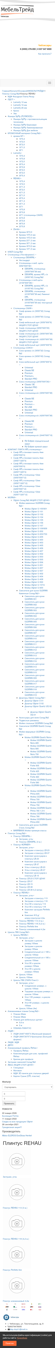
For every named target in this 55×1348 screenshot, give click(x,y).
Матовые (17, 1070)
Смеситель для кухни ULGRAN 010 (34, 637)
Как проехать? (44, 53)
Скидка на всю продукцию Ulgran (17, 1121)
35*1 (21, 150)
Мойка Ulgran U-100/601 (36, 508)
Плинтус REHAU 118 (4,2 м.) (32, 923)
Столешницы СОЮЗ (22, 347)
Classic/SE (29, 370)
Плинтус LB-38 (26, 886)
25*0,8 (22, 220)
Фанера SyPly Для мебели (25, 130)
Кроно (16, 110)
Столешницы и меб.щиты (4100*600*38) (31, 281)
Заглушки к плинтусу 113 (36, 898)
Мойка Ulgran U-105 (34, 519)
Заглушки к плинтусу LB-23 (37, 850)
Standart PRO (31, 378)
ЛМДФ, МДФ (13, 1042)
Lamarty (17, 152)
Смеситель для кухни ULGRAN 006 (34, 626)
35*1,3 (22, 200)
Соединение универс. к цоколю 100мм (35, 987)
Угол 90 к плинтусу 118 (35, 906)
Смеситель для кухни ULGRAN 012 (34, 648)
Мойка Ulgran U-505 (34, 559)
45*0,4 (22, 198)
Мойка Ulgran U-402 (34, 573)
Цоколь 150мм (25, 977)
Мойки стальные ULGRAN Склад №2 (36, 723)
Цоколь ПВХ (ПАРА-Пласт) (25, 980)
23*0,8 (22, 226)
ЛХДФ (10, 1030)
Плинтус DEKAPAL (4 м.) (30, 841)
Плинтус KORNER (21, 844)
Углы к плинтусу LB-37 (35, 870)
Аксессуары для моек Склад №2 (34, 717)
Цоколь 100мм (25, 974)
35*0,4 (22, 164)
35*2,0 (22, 144)
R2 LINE (28, 407)
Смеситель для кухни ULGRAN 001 (34, 597)
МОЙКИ (11, 497)
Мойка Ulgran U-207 (34, 567)
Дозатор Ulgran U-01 (34, 700)
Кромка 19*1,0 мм (27, 248)
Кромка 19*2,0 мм (27, 237)
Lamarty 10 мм (20, 102)
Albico (4, 1135)
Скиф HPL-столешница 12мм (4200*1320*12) (26, 493)
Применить (9, 1103)
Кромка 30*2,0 (25, 232)
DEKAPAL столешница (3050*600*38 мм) (35, 270)
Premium (29, 373)
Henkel (29, 1135)
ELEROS (12, 1135)
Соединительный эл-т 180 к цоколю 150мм (37, 959)
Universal (29, 367)
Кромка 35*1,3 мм (27, 243)
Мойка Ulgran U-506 (34, 562)
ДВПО (10, 1045)
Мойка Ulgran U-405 (34, 545)
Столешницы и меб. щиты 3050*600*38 (31, 264)
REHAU (16, 178)
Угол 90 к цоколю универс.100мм (32, 964)
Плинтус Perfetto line (28, 926)
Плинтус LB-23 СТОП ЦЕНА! (32, 878)
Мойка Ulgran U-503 (34, 556)
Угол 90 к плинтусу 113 (35, 903)
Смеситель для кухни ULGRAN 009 (34, 676)
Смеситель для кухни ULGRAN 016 (34, 659)
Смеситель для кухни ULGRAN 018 (34, 688)
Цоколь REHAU (20, 934)
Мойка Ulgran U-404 (34, 576)
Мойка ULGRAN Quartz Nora (38, 737)
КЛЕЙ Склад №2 (15, 251)
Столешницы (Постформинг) (21, 254)
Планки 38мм (19, 1016)
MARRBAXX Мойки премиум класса (29, 830)
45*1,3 (22, 203)
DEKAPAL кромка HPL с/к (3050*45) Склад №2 (36, 275)
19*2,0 (22, 141)
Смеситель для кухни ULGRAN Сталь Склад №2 (33, 826)
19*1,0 (22, 147)
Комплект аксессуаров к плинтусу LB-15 (36, 874)
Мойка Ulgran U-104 (34, 517)
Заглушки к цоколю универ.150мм (33, 947)
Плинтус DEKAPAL (21, 836)
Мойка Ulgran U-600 (34, 587)
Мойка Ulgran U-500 (34, 582)
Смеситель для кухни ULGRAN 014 (34, 665)
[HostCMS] (17, 10)
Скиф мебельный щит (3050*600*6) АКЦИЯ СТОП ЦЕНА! (35, 323)
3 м (20, 1025)
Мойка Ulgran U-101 (34, 511)
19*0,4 (22, 138)
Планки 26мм (19, 1013)
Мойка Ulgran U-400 (34, 539)
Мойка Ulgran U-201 (34, 565)
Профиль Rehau (20, 1050)
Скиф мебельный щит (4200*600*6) (35, 344)
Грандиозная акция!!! (12, 1127)
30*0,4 (22, 175)
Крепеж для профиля (23, 1059)
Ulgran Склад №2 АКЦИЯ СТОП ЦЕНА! (31, 500)
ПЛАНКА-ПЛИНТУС (22, 1028)
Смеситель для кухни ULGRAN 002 (34, 603)
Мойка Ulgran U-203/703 (36, 534)
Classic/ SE (30, 384)
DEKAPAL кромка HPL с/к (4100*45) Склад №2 (36, 287)
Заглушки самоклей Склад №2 (22, 1061)
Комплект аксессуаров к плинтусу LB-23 (36, 857)
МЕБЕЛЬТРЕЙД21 (36, 90)
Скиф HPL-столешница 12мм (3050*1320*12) (26, 482)
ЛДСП (11, 99)
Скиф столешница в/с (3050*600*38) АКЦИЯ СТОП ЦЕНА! (36, 335)
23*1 (21, 206)
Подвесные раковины (29, 720)
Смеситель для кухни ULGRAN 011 (34, 642)
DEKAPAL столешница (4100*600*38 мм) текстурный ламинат (38, 302)
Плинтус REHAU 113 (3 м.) (31, 920)
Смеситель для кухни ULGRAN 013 (34, 654)
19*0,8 (22, 158)
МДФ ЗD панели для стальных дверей (31, 1073)
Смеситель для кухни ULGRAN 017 (34, 682)
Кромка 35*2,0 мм (27, 246)
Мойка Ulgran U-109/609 (36, 528)
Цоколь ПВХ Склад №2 (18, 932)
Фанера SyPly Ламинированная (28, 127)
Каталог (14, 90)
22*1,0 (22, 195)
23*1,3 (22, 186)
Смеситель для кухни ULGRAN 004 (34, 614)
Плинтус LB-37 (26, 881)
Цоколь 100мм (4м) (28, 1008)
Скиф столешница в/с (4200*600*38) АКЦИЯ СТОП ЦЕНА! (36, 340)
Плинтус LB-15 (26, 884)
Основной (23, 90)
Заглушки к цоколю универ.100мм (33, 942)
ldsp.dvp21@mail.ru (19, 1329)
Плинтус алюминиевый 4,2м (32, 929)
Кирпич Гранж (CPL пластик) (26, 1076)
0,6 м (21, 1022)
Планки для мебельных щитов (27, 1019)
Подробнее (22, 1338)
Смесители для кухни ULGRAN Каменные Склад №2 (33, 592)
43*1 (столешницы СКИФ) (31, 215)
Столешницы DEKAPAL (24, 257)
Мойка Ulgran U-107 (34, 525)
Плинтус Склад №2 (11, 93)
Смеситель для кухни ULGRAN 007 (34, 631)
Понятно (10, 1343)
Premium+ (29, 375)
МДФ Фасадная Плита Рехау (21, 96)
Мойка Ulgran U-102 (34, 514)
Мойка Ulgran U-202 (34, 531)
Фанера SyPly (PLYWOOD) (20, 116)
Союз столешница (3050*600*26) (34, 381)
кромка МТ (18, 136)
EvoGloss (20, 1135)
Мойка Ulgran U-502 (34, 553)
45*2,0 (22, 172)
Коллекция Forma (10, 1115)
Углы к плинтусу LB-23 (35, 867)
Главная (6, 90)
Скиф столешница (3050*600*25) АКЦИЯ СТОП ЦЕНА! (34, 329)
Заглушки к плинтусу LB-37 (37, 853)
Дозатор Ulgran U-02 (34, 703)
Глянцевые (18, 1067)
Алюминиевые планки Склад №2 (23, 1011)
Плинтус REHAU (20, 892)
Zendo (16, 229)
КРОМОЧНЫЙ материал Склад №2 (24, 133)
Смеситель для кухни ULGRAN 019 (34, 693)
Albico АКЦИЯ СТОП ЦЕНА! (20, 1064)
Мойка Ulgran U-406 (34, 548)
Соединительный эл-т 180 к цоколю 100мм (37, 953)
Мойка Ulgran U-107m (35, 584)
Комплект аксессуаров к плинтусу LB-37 (36, 863)
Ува (15, 113)
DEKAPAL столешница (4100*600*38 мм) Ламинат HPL (37, 294)
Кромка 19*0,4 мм (27, 234)
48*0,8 (22, 223)
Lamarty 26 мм (20, 107)
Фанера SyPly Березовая (25, 124)
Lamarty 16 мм (20, 104)
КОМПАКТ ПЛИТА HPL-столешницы (24, 449)
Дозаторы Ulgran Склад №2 (31, 697)
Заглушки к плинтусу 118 (36, 901)
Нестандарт (24, 260)
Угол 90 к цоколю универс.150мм (32, 970)
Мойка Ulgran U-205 (34, 536)
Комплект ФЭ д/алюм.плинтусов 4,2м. (35, 916)
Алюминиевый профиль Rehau (22, 1047)
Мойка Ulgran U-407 (34, 551)
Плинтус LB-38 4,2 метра (30, 889)
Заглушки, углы (26, 838)
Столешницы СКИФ (22, 308)
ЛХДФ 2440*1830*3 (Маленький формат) (32, 1033)
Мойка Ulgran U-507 (34, 570)
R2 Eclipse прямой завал (36, 446)
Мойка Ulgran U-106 (34, 522)
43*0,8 (22, 217)
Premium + (29, 404)
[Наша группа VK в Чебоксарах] (12, 1317)
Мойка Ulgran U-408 (34, 579)
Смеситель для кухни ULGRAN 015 (34, 671)
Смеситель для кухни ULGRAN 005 (34, 620)
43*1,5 (22, 192)
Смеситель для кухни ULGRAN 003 (34, 609)
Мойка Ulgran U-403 (34, 542)
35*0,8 (22, 167)
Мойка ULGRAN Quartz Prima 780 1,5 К (40, 809)
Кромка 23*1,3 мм (27, 240)
